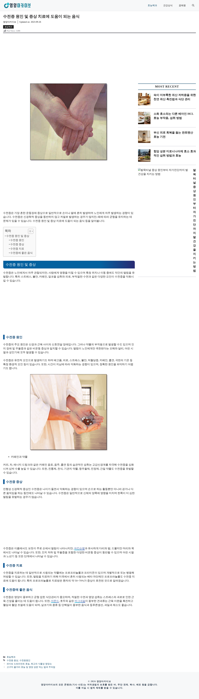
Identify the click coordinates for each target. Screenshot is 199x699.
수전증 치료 (17, 248)
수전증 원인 (17, 240)
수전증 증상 (17, 244)
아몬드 (55, 601)
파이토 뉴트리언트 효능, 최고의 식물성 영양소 (29, 664)
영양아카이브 (9, 22)
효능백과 (152, 5)
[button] (193, 5)
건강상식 (168, 5)
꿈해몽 (182, 5)
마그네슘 (80, 601)
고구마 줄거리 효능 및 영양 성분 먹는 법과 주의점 (31, 667)
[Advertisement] (99, 57)
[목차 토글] (29, 231)
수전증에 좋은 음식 (21, 252)
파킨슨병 (79, 548)
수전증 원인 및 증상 (17, 236)
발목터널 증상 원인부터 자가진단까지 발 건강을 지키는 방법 (194, 220)
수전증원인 (24, 660)
